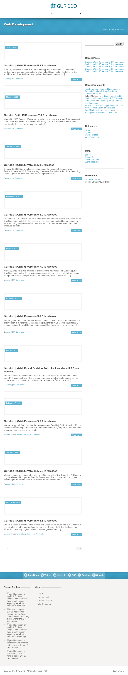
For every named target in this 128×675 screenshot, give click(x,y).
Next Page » (80, 548)
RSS (74, 575)
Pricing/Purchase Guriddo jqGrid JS (101, 92)
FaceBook (33, 575)
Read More (76, 79)
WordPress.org (91, 162)
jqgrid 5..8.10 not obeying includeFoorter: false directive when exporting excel (17, 600)
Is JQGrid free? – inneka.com (98, 110)
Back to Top (117, 671)
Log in (88, 155)
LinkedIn (61, 575)
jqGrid (19, 434)
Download (110, 108)
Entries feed (90, 157)
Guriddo (105, 29)
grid (18, 534)
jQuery (25, 434)
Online (92, 179)
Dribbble (86, 575)
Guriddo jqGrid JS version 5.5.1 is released (30, 520)
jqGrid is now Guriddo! (113, 96)
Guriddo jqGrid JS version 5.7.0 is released (30, 266)
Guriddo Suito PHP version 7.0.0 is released (31, 115)
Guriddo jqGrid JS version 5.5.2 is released (30, 470)
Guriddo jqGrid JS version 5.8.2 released (29, 164)
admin (8, 280)
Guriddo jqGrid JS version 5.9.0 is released (104, 62)
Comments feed (92, 159)
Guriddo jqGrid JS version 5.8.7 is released (30, 65)
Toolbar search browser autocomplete (17, 644)
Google (100, 575)
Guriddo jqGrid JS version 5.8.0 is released (30, 214)
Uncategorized (91, 135)
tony (8, 79)
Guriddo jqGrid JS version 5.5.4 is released (30, 421)
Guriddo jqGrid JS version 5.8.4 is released (104, 71)
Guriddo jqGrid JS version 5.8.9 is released (104, 64)
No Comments (17, 79)
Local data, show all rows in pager (16, 654)
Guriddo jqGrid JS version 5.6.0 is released (30, 316)
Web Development (93, 137)
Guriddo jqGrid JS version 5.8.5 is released (104, 69)
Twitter (48, 575)
